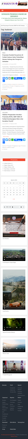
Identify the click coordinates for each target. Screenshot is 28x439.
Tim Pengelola (13, 400)
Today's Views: (7, 165)
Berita (3, 52)
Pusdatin (4, 418)
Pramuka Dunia (21, 395)
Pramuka (10, 87)
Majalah (4, 427)
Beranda (4, 385)
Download (4, 422)
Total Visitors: (7, 170)
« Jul (14, 199)
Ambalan (9, 84)
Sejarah (19, 385)
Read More (23, 75)
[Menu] (2, 10)
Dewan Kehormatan (5, 406)
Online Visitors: (8, 163)
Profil (11, 385)
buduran (20, 84)
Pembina (20, 402)
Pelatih (19, 400)
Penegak (11, 86)
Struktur (4, 400)
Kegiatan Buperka (12, 408)
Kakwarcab (12, 390)
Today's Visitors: (8, 167)
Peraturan (4, 425)
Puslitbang (4, 416)
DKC (3, 412)
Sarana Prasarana (12, 405)
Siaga (19, 404)
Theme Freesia (14, 436)
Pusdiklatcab (5, 414)
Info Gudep (5, 112)
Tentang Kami (21, 422)
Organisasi (5, 397)
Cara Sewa (12, 402)
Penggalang (17, 86)
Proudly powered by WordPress (8, 434)
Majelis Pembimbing (5, 403)
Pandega (20, 410)
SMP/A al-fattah (10, 147)
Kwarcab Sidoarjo (20, 388)
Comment (5, 89)
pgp (19, 145)
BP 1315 (4, 420)
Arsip (3, 429)
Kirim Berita (13, 422)
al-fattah (4, 84)
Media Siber (13, 429)
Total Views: (7, 169)
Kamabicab (12, 387)
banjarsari (15, 84)
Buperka (12, 397)
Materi (19, 397)
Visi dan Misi (13, 392)
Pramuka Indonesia (20, 392)
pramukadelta (5, 64)
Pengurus (4, 409)
